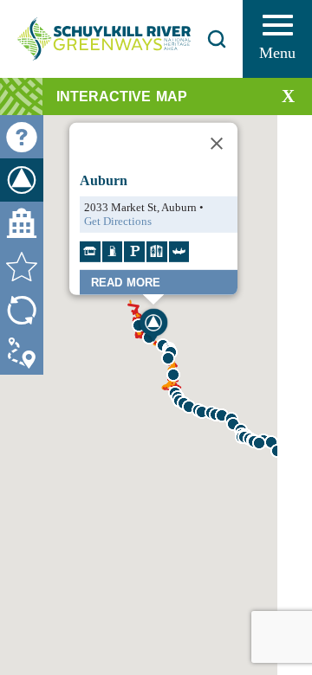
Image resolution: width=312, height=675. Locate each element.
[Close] (216, 143)
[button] (259, 443)
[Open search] (216, 39)
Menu (277, 52)
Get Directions (118, 220)
